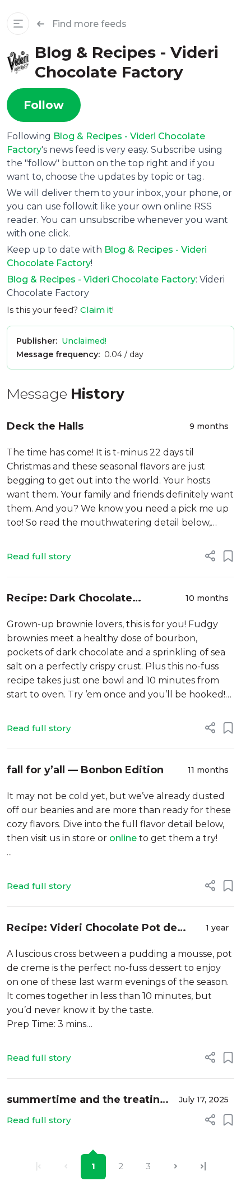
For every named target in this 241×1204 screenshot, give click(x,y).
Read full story (39, 556)
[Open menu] (18, 23)
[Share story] (210, 556)
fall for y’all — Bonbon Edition (85, 770)
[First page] (38, 1166)
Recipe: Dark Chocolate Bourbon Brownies (69, 599)
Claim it (96, 309)
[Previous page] (65, 1166)
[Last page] (203, 1166)
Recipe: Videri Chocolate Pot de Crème (92, 929)
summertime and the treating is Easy (87, 1100)
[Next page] (175, 1166)
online (123, 838)
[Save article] (228, 556)
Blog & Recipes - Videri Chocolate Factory (101, 279)
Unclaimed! (84, 341)
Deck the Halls (45, 426)
